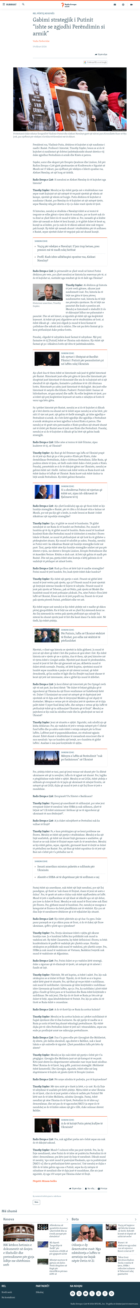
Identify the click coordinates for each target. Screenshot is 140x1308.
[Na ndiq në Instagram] (79, 1293)
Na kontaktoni (8, 1298)
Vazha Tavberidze (41, 41)
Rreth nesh (7, 1292)
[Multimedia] (131, 5)
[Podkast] (123, 5)
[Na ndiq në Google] (111, 1293)
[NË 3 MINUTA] (115, 5)
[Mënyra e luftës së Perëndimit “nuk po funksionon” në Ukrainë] (47, 758)
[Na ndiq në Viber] (105, 1293)
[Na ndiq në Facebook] (72, 1293)
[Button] (101, 54)
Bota (75, 1219)
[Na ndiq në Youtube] (85, 1293)
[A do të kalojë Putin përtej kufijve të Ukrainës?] (47, 1125)
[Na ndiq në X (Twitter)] (92, 1293)
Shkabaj (39, 1292)
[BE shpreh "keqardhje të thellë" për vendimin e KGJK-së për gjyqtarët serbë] (42, 1244)
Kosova (8, 1219)
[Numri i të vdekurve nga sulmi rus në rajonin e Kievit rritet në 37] (111, 1244)
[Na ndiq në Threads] (98, 1293)
